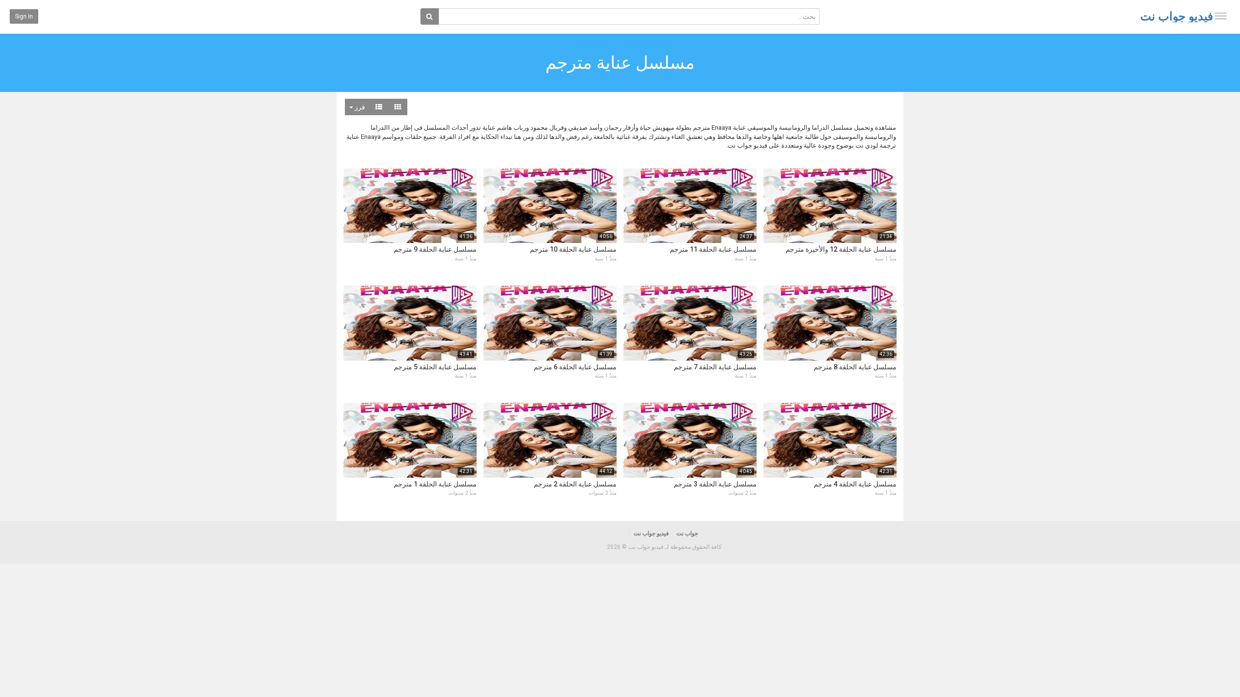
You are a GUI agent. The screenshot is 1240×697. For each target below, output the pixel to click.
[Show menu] (1220, 16)
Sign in (24, 16)
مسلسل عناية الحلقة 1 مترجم (435, 484)
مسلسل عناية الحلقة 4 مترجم (855, 484)
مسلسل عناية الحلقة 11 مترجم (713, 249)
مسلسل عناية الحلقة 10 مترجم (573, 249)
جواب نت (687, 533)
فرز (359, 107)
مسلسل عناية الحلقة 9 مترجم (435, 249)
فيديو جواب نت (1176, 16)
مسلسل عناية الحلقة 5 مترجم (435, 367)
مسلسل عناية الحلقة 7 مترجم (715, 367)
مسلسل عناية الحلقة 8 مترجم (855, 367)
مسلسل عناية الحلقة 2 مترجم (575, 484)
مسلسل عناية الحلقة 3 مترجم (715, 484)
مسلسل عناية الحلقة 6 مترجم (575, 367)
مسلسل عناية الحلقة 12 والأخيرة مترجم (841, 249)
